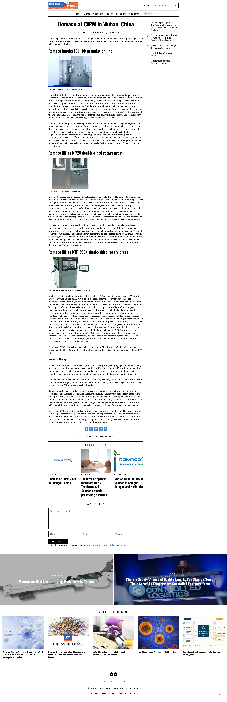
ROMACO (88, 436)
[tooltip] (144, 5)
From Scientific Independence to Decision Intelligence (162, 61)
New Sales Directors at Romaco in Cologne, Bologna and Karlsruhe (128, 483)
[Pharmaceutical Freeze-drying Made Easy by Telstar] (56, 579)
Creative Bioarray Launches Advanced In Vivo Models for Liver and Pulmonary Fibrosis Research (164, 37)
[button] (176, 5)
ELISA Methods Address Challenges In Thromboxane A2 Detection (164, 46)
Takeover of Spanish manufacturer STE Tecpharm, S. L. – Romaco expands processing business (94, 487)
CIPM (80, 436)
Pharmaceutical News (96, 32)
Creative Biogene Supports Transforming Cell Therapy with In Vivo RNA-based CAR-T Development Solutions (164, 26)
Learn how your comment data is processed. (107, 545)
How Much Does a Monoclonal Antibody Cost (161, 54)
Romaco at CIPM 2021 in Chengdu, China (62, 481)
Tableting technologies (104, 436)
